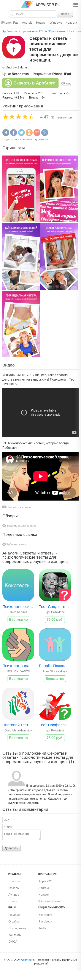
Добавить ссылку (16, 544)
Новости (71, 22)
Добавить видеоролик (20, 507)
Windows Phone (49, 901)
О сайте (14, 921)
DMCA (12, 941)
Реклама (14, 914)
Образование (56, 31)
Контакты (14, 935)
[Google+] (36, 135)
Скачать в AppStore (34, 83)
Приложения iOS (32, 31)
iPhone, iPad (10, 22)
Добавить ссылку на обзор (21, 525)
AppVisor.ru (9, 31)
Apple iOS (45, 881)
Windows (56, 22)
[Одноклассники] (29, 135)
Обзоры (13, 888)
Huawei (41, 22)
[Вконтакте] (5, 135)
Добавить (11, 848)
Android (27, 22)
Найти (65, 14)
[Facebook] (13, 135)
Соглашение (17, 928)
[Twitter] (21, 135)
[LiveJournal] (44, 135)
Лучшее (13, 894)
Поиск (12, 901)
